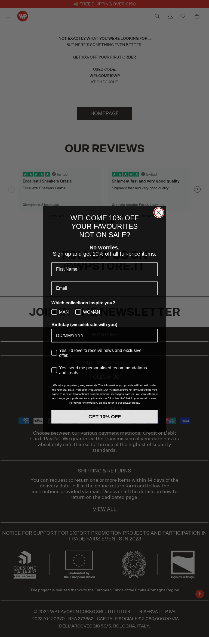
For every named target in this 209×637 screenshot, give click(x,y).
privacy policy (131, 402)
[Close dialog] (159, 212)
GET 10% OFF (104, 416)
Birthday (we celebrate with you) (84, 324)
